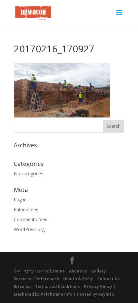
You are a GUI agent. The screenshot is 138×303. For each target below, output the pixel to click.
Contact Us (108, 278)
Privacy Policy (98, 286)
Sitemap (22, 286)
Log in (20, 199)
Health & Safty (78, 278)
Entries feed (26, 209)
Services (22, 278)
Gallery (98, 271)
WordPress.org (29, 229)
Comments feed (30, 219)
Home (59, 271)
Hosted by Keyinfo (95, 294)
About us (78, 271)
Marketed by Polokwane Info (43, 294)
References (47, 278)
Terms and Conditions (57, 286)
